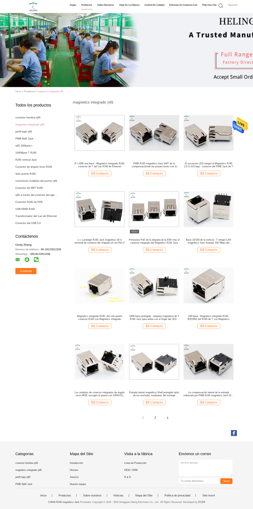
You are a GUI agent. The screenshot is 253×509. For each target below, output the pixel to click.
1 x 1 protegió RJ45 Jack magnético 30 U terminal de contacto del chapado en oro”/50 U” (100, 241)
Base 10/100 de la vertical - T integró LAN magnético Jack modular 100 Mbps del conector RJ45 (208, 241)
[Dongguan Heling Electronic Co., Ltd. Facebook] (234, 433)
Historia (74, 470)
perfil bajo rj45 (23, 131)
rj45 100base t (23, 145)
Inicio (43, 495)
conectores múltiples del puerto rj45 (36, 180)
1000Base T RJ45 (25, 152)
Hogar (73, 5)
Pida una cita (209, 5)
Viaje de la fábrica (129, 5)
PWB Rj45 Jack (24, 138)
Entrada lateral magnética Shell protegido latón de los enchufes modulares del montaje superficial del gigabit (154, 394)
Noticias (118, 495)
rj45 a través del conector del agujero (36, 194)
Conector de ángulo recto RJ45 (33, 166)
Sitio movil (208, 495)
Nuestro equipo (78, 484)
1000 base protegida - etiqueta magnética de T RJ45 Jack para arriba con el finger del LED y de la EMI (154, 318)
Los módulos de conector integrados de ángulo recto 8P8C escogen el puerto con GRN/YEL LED (100, 394)
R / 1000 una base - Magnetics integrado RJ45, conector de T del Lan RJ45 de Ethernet (99, 165)
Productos (86, 5)
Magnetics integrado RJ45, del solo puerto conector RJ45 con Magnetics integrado (99, 317)
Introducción (76, 463)
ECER (201, 502)
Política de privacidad (177, 495)
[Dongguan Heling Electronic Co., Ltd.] (33, 6)
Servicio (74, 477)
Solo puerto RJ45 (25, 173)
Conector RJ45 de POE (29, 201)
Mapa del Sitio (143, 495)
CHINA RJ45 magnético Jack (63, 502)
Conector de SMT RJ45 (29, 187)
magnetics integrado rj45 (50, 91)
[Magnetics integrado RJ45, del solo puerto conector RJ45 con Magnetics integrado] (100, 285)
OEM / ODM (131, 470)
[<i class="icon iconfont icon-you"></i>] (167, 418)
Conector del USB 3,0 (28, 223)
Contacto (26, 271)
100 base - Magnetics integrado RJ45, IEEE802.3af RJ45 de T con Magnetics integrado (208, 318)
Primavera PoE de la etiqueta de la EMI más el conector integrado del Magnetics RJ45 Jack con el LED (154, 241)
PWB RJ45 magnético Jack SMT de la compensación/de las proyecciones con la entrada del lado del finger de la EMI (154, 165)
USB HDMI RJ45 (25, 208)
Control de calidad (154, 5)
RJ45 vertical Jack (26, 159)
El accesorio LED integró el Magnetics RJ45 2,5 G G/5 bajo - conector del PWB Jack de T (208, 165)
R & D (127, 477)
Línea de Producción (135, 463)
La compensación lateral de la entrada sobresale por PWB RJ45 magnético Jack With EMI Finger (208, 394)
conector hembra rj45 (28, 117)
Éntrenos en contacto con (183, 5)
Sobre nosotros (105, 5)
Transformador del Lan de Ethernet (36, 215)
